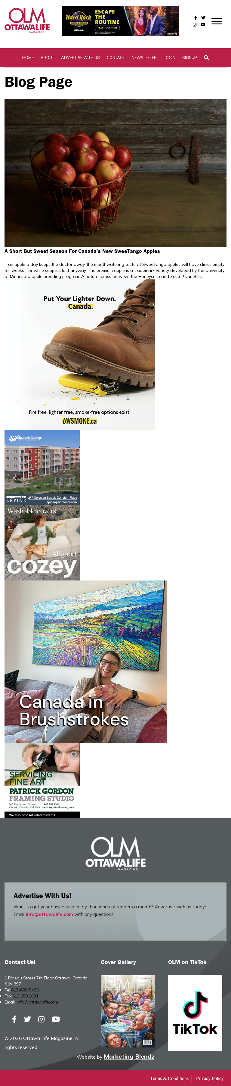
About (47, 57)
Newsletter (144, 57)
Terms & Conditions (169, 1078)
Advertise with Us (80, 57)
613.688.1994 (25, 996)
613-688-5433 (25, 990)
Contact (116, 57)
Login (169, 57)
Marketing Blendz (129, 1056)
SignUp (189, 57)
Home (28, 57)
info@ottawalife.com (49, 914)
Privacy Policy (210, 1078)
